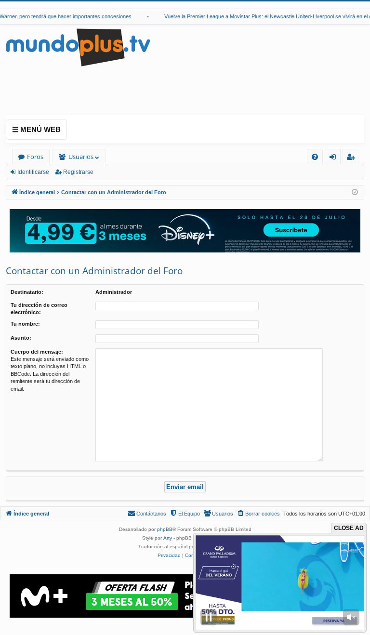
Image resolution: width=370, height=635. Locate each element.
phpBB (164, 529)
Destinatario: (27, 292)
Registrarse (78, 172)
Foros (35, 156)
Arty (167, 538)
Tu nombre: (25, 324)
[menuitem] (314, 156)
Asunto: (21, 338)
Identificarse (33, 172)
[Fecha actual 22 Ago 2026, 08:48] (355, 192)
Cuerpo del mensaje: (37, 352)
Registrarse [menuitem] (352, 158)
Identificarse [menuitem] (334, 158)
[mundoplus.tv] (78, 47)
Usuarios (80, 156)
